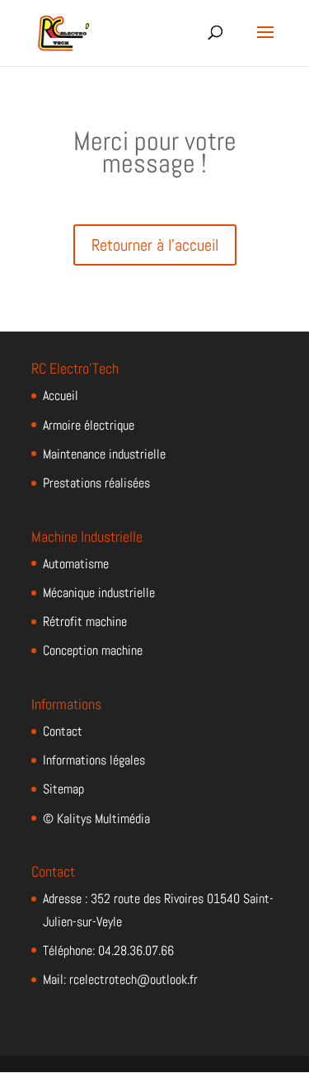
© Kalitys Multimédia (96, 818)
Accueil (60, 395)
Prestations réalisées (96, 483)
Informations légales (94, 760)
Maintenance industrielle (104, 454)
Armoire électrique (88, 425)
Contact (62, 731)
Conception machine (93, 650)
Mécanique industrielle (99, 592)
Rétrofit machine (85, 621)
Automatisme (76, 563)
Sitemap (63, 789)
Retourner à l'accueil (154, 245)
